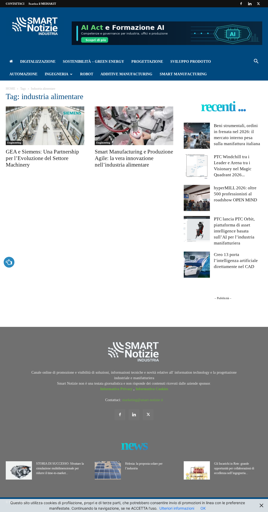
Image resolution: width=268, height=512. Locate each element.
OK (203, 508)
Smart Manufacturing (183, 74)
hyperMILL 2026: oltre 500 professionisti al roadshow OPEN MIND (235, 193)
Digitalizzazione (37, 62)
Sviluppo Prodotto (190, 62)
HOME (10, 88)
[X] (258, 3)
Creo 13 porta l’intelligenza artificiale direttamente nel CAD (236, 260)
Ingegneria (56, 74)
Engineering (14, 142)
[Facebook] (241, 3)
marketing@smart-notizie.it (142, 400)
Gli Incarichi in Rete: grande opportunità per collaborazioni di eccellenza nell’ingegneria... (234, 468)
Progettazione (147, 62)
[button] (256, 62)
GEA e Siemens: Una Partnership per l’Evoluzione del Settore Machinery (42, 158)
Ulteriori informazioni (176, 508)
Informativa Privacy (116, 389)
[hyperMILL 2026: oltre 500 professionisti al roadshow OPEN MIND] (197, 198)
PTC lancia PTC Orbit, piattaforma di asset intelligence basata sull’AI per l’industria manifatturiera (234, 231)
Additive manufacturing (126, 74)
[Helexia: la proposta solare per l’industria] (108, 470)
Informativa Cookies (152, 389)
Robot (86, 74)
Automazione (23, 74)
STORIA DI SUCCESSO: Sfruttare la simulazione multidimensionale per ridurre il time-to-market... (60, 468)
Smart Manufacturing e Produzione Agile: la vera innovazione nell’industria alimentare (134, 158)
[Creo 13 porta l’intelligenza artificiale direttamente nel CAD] (197, 265)
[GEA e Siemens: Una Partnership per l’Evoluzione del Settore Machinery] (45, 125)
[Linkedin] (250, 3)
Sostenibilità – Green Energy (93, 62)
